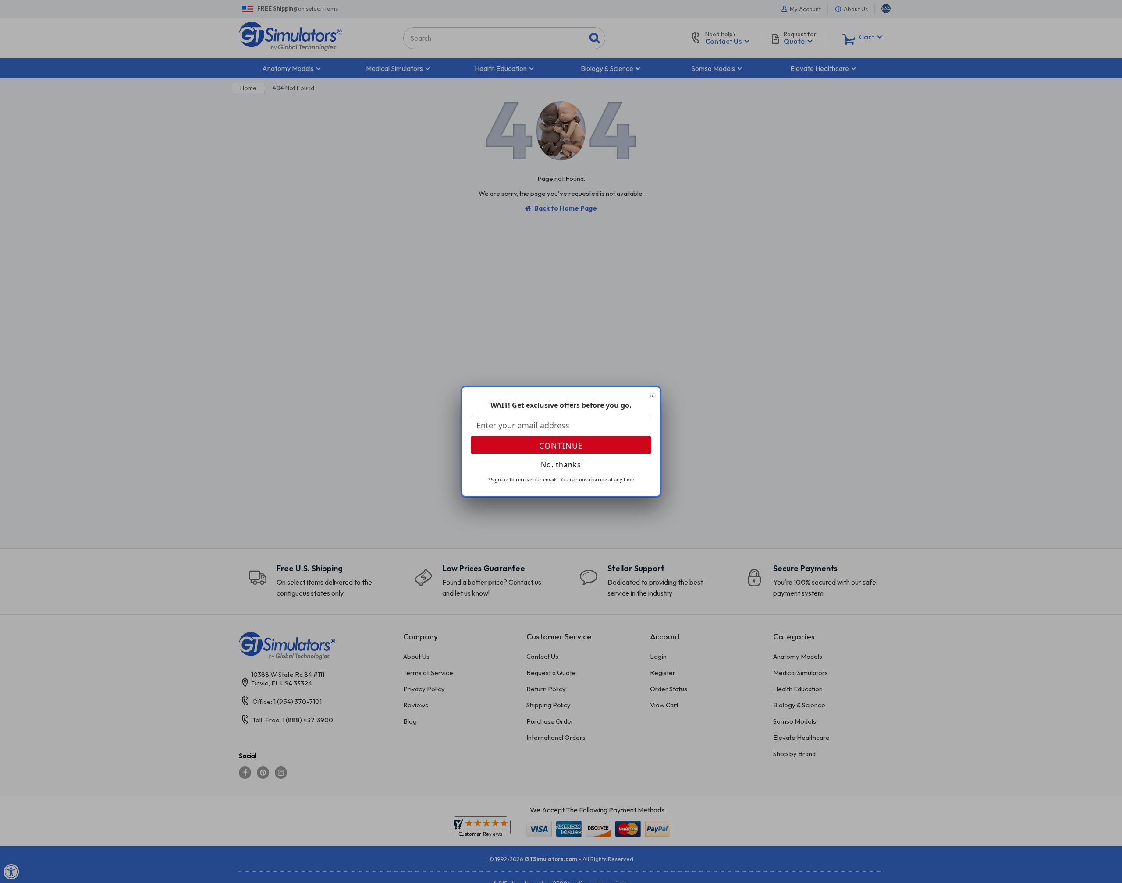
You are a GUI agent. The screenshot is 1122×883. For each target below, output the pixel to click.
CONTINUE (561, 445)
